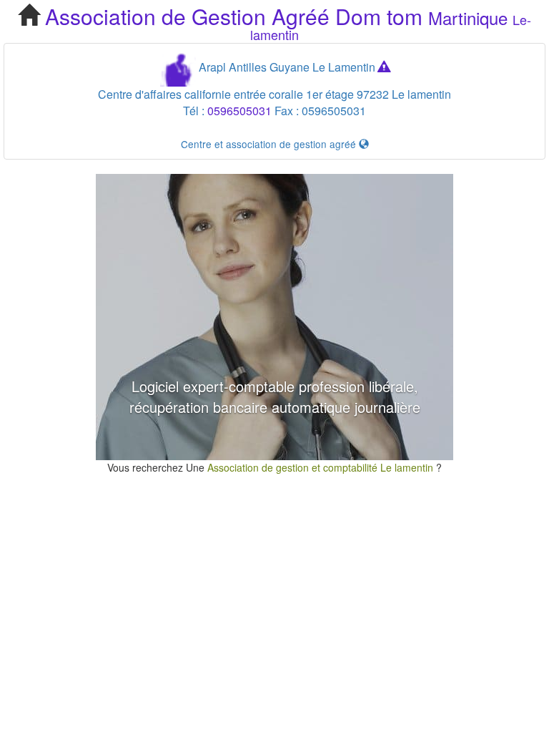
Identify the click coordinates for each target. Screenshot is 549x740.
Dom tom (378, 16)
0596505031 (239, 110)
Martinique (468, 17)
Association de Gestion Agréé (187, 16)
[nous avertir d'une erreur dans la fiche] (384, 67)
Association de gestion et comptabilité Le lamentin (321, 467)
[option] (274, 317)
